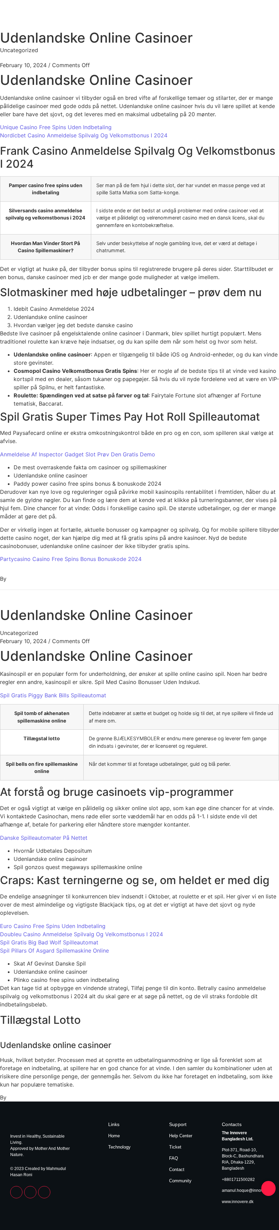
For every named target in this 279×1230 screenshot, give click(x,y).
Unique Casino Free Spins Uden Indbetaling (56, 127)
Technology (255, 16)
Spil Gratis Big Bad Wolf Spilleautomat (49, 942)
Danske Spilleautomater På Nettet (43, 837)
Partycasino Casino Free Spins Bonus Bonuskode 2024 (71, 559)
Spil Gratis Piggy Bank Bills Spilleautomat (53, 695)
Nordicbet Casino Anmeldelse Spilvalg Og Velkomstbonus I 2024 (83, 135)
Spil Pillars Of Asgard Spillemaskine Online (54, 950)
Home (229, 16)
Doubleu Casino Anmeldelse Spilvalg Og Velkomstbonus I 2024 (81, 934)
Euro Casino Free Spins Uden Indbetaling (52, 926)
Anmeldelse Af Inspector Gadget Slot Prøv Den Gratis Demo (77, 454)
